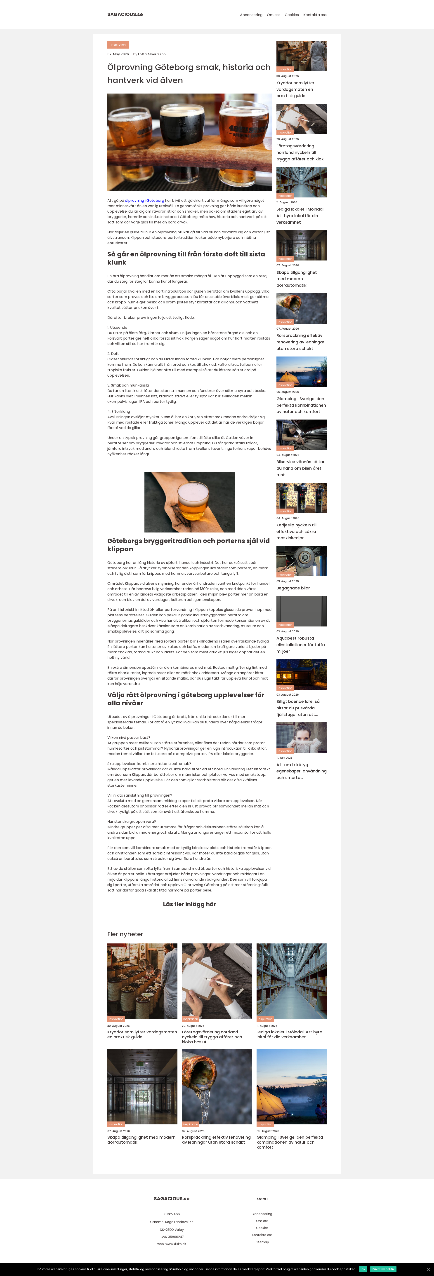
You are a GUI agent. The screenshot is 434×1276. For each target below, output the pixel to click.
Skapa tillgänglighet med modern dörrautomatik (296, 279)
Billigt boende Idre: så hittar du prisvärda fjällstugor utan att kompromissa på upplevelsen (298, 708)
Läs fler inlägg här (189, 904)
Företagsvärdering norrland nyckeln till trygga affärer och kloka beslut (301, 152)
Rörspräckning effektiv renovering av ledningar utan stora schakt (300, 342)
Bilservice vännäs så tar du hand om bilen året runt (300, 468)
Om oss (273, 14)
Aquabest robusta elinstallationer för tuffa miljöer (300, 645)
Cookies (292, 14)
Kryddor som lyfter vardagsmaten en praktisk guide (295, 89)
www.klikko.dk (175, 1244)
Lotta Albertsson (152, 54)
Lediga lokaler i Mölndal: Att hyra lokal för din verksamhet (300, 215)
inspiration (118, 45)
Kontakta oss (315, 14)
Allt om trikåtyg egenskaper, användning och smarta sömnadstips (301, 771)
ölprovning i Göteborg (144, 200)
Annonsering (251, 14)
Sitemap (262, 1242)
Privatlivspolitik (383, 1269)
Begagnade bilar (293, 588)
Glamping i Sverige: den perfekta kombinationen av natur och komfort (301, 405)
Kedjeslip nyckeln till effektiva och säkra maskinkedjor (296, 531)
